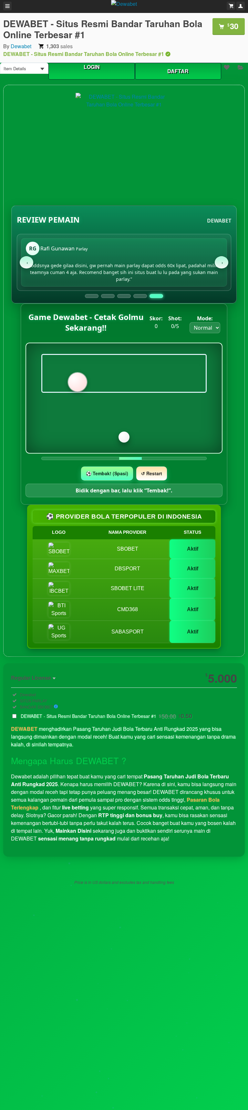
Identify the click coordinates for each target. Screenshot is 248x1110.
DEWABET (24, 728)
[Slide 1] (91, 296)
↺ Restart (151, 473)
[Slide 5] (156, 296)
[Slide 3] (124, 296)
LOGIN (92, 67)
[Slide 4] (140, 296)
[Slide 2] (108, 296)
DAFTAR (178, 71)
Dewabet (21, 46)
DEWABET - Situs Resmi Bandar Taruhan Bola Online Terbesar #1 (106, 716)
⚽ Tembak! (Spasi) (107, 473)
